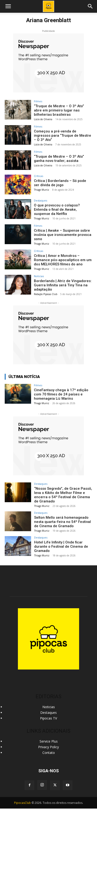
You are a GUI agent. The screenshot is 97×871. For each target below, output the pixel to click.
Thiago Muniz (41, 189)
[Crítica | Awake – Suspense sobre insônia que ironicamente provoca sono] (18, 234)
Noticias (39, 276)
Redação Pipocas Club (45, 294)
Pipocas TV (48, 718)
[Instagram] (42, 785)
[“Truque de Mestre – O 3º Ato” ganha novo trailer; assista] (18, 160)
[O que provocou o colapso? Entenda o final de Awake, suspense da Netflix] (18, 209)
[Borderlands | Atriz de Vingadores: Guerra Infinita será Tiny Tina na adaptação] (18, 285)
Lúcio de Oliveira (43, 119)
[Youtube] (67, 785)
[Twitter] (55, 785)
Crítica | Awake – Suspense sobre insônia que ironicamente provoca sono (62, 234)
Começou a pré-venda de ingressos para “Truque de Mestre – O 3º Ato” (62, 135)
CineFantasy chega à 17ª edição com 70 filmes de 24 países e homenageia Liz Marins (61, 394)
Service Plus (49, 741)
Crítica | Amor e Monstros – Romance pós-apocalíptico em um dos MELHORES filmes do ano (63, 260)
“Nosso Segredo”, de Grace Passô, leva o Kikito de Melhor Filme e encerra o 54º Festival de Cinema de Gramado (63, 494)
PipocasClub (22, 803)
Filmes (38, 101)
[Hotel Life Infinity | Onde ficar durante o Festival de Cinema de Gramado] (18, 546)
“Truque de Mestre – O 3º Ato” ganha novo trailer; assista (59, 158)
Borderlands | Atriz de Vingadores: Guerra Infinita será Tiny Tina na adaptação (63, 285)
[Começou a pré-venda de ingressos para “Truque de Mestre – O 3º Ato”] (18, 135)
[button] (90, 6)
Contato (48, 752)
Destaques (40, 200)
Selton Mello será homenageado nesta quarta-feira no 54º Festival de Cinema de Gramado (62, 521)
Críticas (38, 176)
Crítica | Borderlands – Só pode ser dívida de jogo (60, 183)
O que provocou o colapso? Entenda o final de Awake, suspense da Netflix (57, 209)
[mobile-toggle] (8, 6)
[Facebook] (29, 785)
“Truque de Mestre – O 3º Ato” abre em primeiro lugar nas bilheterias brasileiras (59, 110)
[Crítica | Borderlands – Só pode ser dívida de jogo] (18, 184)
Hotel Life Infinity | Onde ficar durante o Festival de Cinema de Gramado (61, 546)
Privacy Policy (48, 747)
